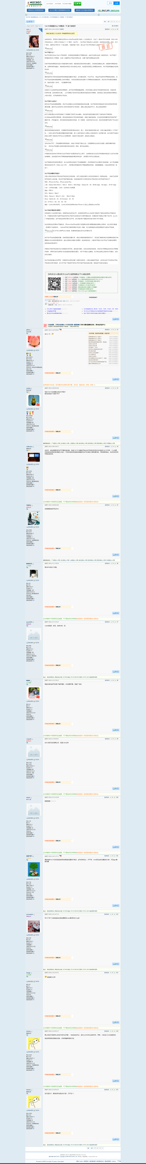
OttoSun (28, 1031)
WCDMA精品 (66, 677)
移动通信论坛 (100, 1161)
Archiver (114, 1161)
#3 (117, 388)
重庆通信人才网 (101, 443)
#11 (117, 856)
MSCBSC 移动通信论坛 (32, 17)
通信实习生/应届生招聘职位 (84, 10)
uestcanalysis (29, 914)
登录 (110, 3)
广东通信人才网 (56, 443)
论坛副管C (58, 33)
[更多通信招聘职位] (108, 10)
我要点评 (55, 296)
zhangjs (28, 972)
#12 (117, 914)
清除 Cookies (79, 1161)
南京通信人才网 (83, 443)
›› (119, 21)
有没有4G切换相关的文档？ (96, 349)
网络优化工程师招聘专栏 (36, 10)
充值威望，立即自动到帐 (56, 324)
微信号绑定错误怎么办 (95, 363)
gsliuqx (28, 329)
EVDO (84, 677)
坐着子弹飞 (29, 856)
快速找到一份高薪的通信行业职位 (87, 502)
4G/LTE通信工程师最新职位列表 (60, 10)
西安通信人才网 (92, 443)
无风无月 (50, 299)
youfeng (28, 388)
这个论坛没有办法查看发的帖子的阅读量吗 (98, 361)
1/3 (108, 21)
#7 (117, 622)
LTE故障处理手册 (51, 311)
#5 (117, 505)
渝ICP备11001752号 (54, 1156)
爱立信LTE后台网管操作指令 (54, 313)
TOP (118, 1161)
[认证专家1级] (29, 392)
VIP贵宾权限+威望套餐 (72, 324)
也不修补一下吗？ (93, 347)
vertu (27, 29)
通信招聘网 (108, 1161)
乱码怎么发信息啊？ (94, 353)
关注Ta (37, 50)
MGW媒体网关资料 (92, 677)
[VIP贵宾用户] (29, 33)
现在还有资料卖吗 (93, 360)
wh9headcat (29, 446)
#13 (117, 972)
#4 (117, 446)
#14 (117, 1031)
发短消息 (30, 50)
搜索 (79, 3)
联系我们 (86, 1161)
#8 (117, 680)
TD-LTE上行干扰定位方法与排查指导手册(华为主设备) (98, 311)
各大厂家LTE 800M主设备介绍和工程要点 (95, 313)
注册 (116, 3)
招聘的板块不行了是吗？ (95, 336)
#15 (117, 1089)
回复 (64, 301)
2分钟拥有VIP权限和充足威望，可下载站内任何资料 (60, 502)
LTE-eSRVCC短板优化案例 (54, 309)
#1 (117, 29)
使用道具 (107, 29)
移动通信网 (93, 1161)
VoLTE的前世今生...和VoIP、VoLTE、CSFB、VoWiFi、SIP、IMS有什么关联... (104, 309)
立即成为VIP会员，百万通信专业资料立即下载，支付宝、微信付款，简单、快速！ (69, 385)
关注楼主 (116, 26)
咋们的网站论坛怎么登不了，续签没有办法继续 (98, 358)
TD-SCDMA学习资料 (76, 677)
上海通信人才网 (74, 443)
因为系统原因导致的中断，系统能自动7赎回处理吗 (98, 342)
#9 (117, 739)
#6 (117, 563)
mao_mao (50, 303)
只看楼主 (61, 29)
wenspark (28, 739)
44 (105, 21)
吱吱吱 (28, 680)
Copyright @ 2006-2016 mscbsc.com (68, 1156)
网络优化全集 (58, 677)
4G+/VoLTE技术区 (44, 17)
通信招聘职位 (50, 677)
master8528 (29, 622)
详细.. (60, 301)
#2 (117, 329)
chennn (28, 797)
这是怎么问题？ (93, 356)
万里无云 (28, 505)
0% (33, 68)
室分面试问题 (92, 351)
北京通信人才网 (65, 443)
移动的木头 (29, 563)
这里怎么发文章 (93, 344)
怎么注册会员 (92, 354)
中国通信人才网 (110, 443)
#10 (117, 797)
